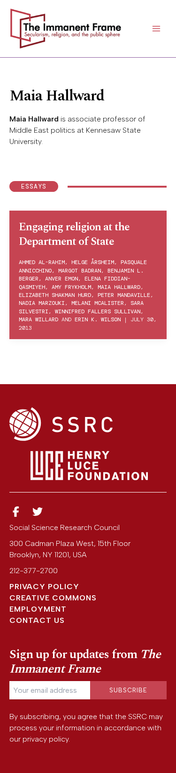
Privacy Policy (44, 586)
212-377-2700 (33, 570)
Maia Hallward (119, 287)
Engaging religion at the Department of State (74, 234)
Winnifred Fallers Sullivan (97, 311)
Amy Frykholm (71, 287)
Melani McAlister (97, 303)
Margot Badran (79, 270)
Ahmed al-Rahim (42, 262)
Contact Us (37, 620)
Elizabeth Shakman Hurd (55, 295)
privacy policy (46, 739)
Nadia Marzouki (42, 303)
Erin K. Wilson (98, 319)
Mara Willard (38, 319)
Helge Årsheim (92, 262)
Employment (38, 609)
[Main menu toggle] (156, 28)
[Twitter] (38, 512)
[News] (16, 512)
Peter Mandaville (124, 295)
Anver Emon (61, 278)
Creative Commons (53, 597)
